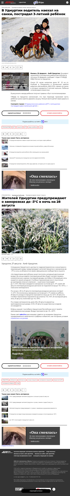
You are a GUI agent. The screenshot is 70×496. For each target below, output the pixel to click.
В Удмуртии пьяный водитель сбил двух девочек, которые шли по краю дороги (32, 164)
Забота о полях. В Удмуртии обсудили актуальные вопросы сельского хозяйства (37, 348)
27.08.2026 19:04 (6, 195)
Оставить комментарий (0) (54, 113)
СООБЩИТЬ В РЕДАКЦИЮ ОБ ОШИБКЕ (43, 456)
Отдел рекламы (50, 451)
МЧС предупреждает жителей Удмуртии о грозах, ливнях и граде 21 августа (31, 402)
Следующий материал (36, 491)
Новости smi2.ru (8, 190)
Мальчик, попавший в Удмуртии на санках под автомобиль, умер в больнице (31, 146)
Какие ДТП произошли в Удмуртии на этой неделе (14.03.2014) (27, 158)
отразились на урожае (19, 318)
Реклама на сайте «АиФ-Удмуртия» (45, 453)
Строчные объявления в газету (23, 456)
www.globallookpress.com (9, 63)
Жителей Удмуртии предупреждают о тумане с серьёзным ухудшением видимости (33, 408)
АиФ (12, 254)
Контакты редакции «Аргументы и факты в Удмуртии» (29, 451)
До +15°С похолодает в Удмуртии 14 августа (21, 420)
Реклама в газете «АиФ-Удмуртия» (23, 453)
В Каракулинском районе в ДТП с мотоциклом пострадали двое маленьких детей (35, 105)
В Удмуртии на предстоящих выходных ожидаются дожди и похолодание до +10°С (32, 414)
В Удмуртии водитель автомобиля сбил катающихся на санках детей (29, 152)
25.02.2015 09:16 (6, 7)
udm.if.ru (23, 314)
